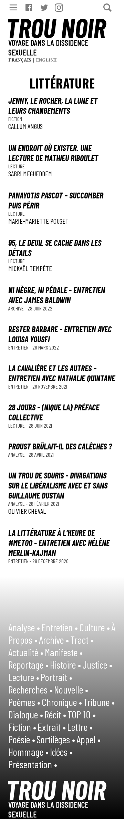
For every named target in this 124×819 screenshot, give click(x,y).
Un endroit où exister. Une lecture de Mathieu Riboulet (53, 153)
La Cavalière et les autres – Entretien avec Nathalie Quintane (61, 373)
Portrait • (56, 677)
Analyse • (24, 627)
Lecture (16, 166)
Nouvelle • (71, 689)
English (46, 60)
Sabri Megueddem (30, 173)
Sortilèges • (56, 739)
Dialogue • (25, 714)
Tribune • (99, 702)
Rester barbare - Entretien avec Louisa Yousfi (60, 334)
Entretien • (59, 627)
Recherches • (30, 689)
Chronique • (62, 702)
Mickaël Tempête (30, 268)
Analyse (17, 454)
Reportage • (28, 664)
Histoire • (65, 664)
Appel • (88, 739)
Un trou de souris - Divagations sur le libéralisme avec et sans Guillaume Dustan (57, 485)
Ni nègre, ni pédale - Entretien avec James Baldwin (56, 295)
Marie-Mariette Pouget (38, 221)
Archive (16, 308)
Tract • (82, 639)
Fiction (15, 118)
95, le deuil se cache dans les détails (54, 248)
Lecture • (23, 677)
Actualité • (25, 652)
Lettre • (80, 726)
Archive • (54, 639)
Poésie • (21, 739)
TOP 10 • (82, 714)
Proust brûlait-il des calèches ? (60, 446)
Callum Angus (25, 126)
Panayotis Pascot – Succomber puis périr (55, 200)
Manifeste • (64, 652)
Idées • (61, 751)
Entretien (19, 347)
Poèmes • (24, 702)
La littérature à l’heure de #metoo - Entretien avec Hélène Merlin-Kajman (59, 543)
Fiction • (22, 726)
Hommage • (28, 751)
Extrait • (52, 726)
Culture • (94, 627)
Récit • (55, 714)
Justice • (97, 664)
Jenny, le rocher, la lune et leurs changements (52, 105)
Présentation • (32, 764)
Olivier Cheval (27, 511)
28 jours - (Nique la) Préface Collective (53, 412)
